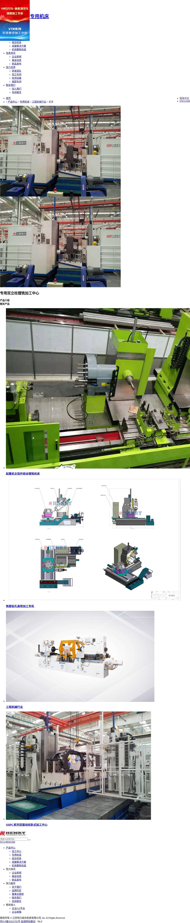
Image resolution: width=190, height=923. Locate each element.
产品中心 (12, 102)
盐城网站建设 (28, 921)
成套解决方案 (19, 46)
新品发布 (16, 64)
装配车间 (16, 81)
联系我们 (10, 85)
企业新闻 (16, 56)
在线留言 (16, 92)
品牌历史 (16, 890)
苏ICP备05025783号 (10, 921)
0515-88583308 (7, 842)
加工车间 (16, 74)
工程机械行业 (39, 102)
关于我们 (16, 887)
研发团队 (16, 71)
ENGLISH (185, 101)
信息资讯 (10, 53)
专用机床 (24, 102)
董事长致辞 (18, 894)
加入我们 (16, 88)
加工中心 (16, 851)
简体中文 (184, 98)
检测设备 (16, 78)
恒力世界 (10, 67)
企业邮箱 (16, 912)
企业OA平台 (18, 908)
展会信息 (16, 60)
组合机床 (16, 42)
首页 (8, 98)
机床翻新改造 (19, 49)
